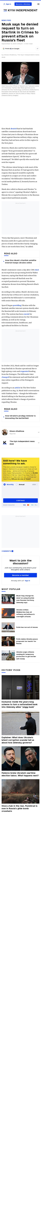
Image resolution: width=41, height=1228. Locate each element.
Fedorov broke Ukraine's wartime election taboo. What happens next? (20, 774)
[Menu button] (38, 4)
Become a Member (23, 4)
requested (24, 371)
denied (13, 129)
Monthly (10, 484)
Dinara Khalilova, (10, 55)
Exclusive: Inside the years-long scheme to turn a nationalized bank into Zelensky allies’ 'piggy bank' (20, 704)
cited (37, 270)
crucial (26, 314)
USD (34, 484)
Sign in (27, 580)
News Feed (6, 20)
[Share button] (37, 49)
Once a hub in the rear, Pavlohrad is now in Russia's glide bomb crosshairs (19, 808)
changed (5, 377)
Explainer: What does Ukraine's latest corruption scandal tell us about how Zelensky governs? (18, 740)
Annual (21, 484)
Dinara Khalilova (17, 431)
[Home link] (20, 10)
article (17, 388)
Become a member (20, 575)
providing (17, 305)
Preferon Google (12, 48)
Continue (20, 500)
